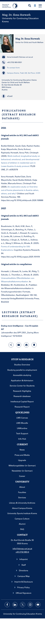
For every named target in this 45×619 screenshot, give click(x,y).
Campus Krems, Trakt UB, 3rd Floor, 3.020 (23, 73)
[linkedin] (14, 604)
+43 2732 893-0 (22, 552)
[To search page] (29, 6)
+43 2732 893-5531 (14, 62)
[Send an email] (18, 344)
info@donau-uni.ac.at (22, 548)
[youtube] (37, 604)
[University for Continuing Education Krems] (10, 5)
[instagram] (30, 604)
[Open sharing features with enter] (11, 344)
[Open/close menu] (40, 6)
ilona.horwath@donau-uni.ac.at (20, 57)
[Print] (26, 344)
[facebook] (7, 604)
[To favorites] (35, 6)
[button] (22, 96)
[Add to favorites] (34, 344)
